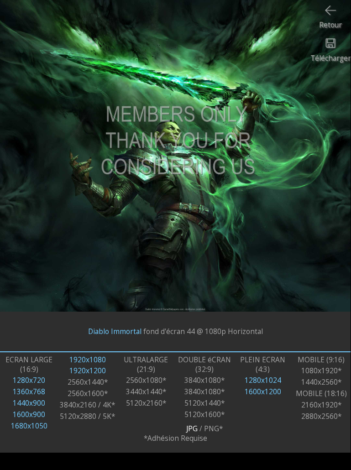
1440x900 (29, 403)
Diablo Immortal (114, 331)
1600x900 (29, 414)
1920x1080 (87, 360)
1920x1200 (87, 371)
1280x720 (29, 380)
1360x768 (29, 392)
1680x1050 (29, 426)
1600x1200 (263, 392)
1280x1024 (263, 380)
